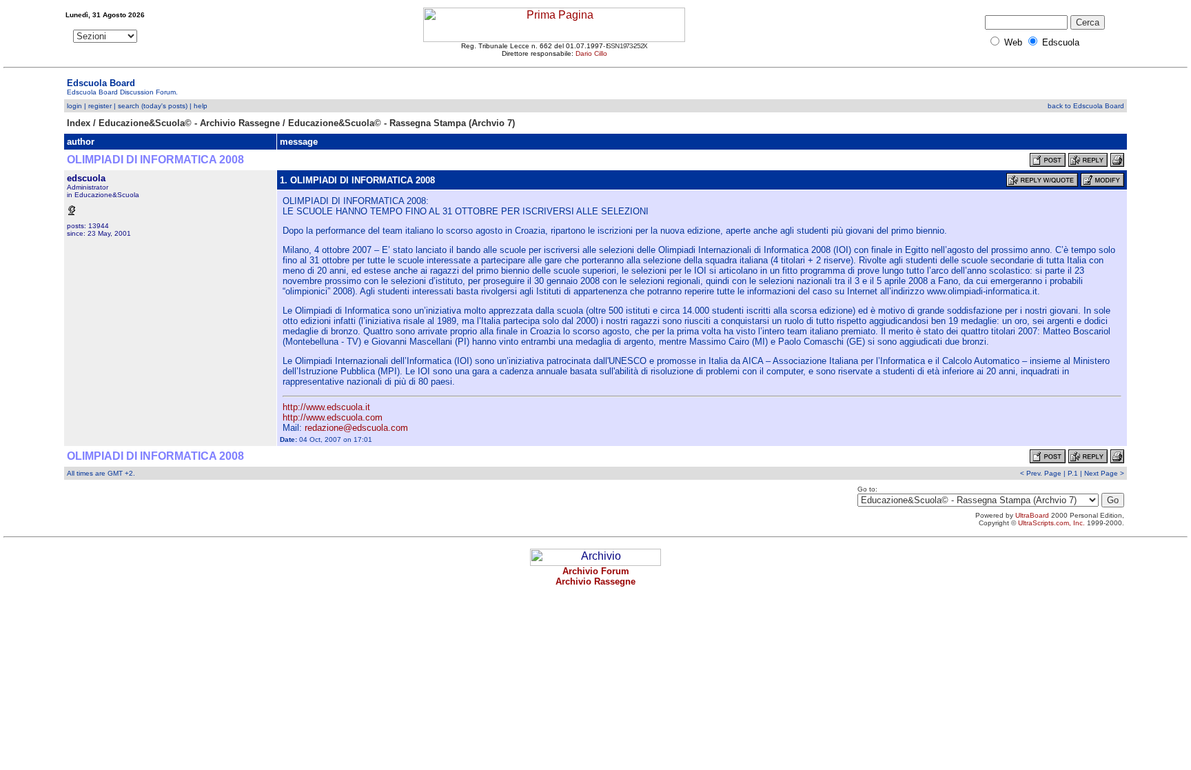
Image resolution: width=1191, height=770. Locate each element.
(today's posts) (164, 106)
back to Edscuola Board (1086, 106)
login (74, 106)
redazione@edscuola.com (356, 428)
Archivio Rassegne (595, 581)
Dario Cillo (591, 53)
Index (78, 123)
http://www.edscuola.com (333, 417)
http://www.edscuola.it (326, 407)
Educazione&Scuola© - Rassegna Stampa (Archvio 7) (401, 123)
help (200, 106)
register (100, 106)
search (128, 106)
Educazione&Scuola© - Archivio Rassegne (189, 123)
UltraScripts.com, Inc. (1051, 523)
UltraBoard (1032, 515)
